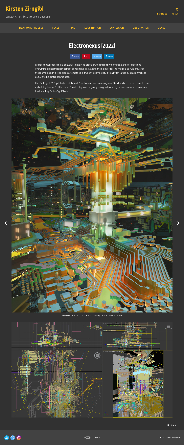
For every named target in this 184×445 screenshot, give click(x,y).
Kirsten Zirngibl (25, 9)
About (175, 14)
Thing (71, 27)
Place (56, 27)
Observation (141, 27)
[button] (172, 425)
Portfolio (162, 14)
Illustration (92, 27)
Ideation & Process (31, 27)
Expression (117, 27)
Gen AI (161, 27)
